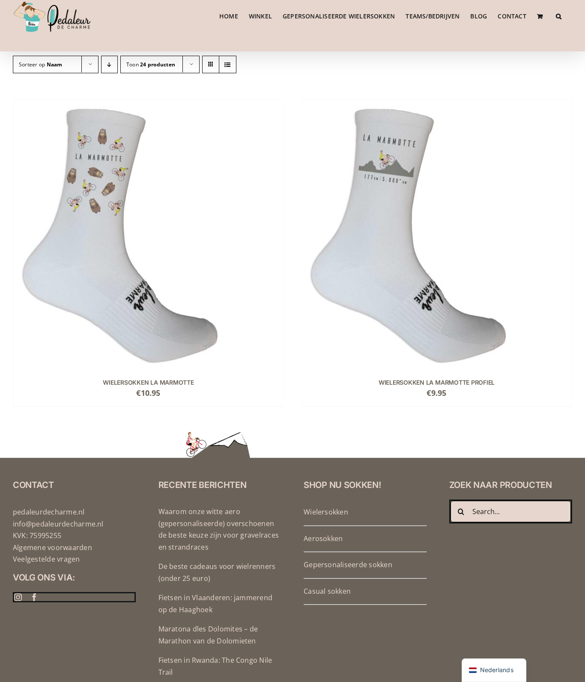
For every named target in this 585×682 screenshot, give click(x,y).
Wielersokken (326, 512)
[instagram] (18, 597)
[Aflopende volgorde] (109, 64)
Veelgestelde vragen (46, 559)
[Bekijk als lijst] (227, 64)
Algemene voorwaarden (52, 547)
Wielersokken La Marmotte (148, 382)
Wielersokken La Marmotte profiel (437, 382)
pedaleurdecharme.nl (49, 512)
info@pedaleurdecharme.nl (58, 524)
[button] (558, 16)
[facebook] (34, 597)
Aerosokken (323, 538)
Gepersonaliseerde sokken (348, 564)
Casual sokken (327, 591)
